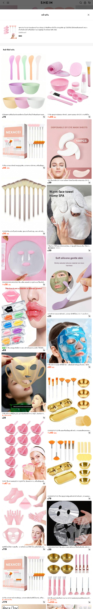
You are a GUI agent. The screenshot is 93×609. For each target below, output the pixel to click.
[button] (44, 116)
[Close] (89, 14)
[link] (23, 114)
